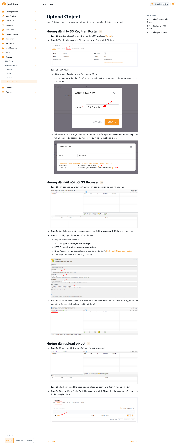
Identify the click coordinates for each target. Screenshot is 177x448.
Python (9, 440)
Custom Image (12, 34)
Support (9, 87)
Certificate (10, 21)
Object (9, 77)
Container (10, 30)
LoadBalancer (11, 48)
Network (9, 52)
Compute (9, 25)
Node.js (29, 440)
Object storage (11, 65)
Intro (9, 73)
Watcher (9, 92)
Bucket (9, 69)
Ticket (131, 441)
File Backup (10, 61)
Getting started (12, 11)
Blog (51, 4)
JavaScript (19, 440)
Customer (10, 39)
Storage (9, 57)
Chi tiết (108, 36)
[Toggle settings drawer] (173, 4)
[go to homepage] (5, 4)
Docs (45, 4)
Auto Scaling (11, 16)
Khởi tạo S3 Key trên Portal (119, 251)
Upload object (12, 81)
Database (10, 43)
